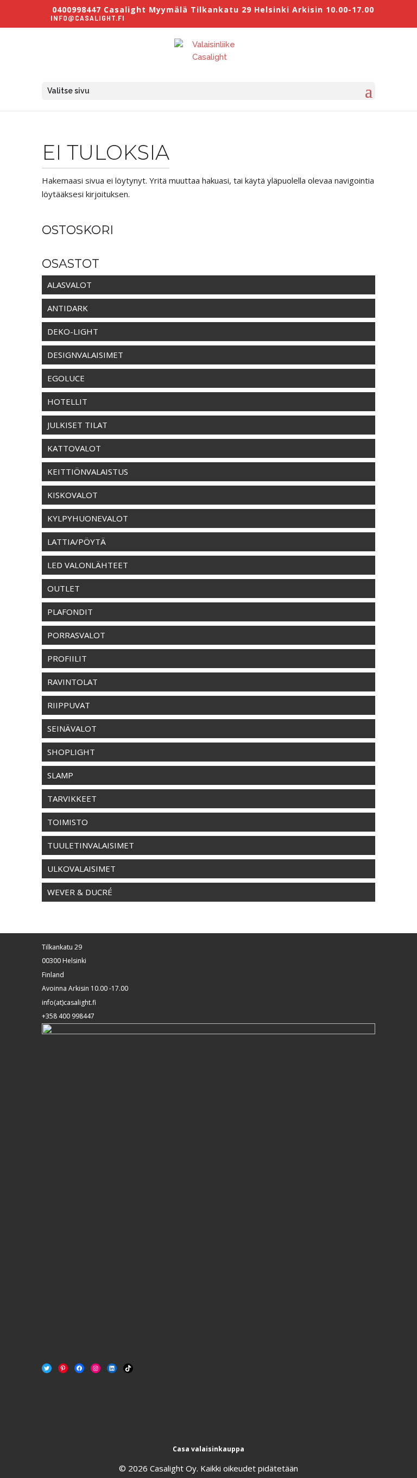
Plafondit (70, 611)
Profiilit (67, 658)
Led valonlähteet (87, 564)
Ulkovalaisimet (81, 868)
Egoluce (66, 378)
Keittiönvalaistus (87, 471)
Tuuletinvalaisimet (90, 845)
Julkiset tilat (77, 424)
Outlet (63, 588)
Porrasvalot (76, 635)
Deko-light (72, 331)
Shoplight (71, 751)
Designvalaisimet (85, 354)
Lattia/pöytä (76, 541)
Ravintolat (72, 681)
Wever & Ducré (79, 891)
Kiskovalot (72, 494)
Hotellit (67, 401)
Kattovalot (74, 448)
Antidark (67, 308)
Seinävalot (72, 728)
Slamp (60, 775)
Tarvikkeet (72, 798)
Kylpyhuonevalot (87, 518)
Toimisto (67, 821)
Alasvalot (69, 284)
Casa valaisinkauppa (208, 1449)
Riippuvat (68, 705)
